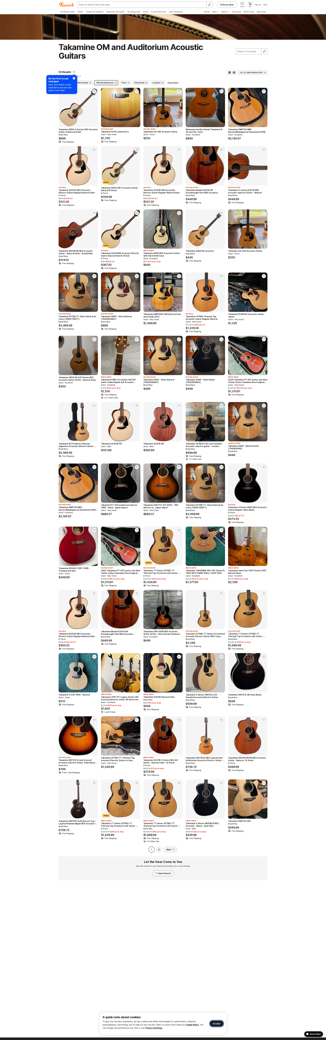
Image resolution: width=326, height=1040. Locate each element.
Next (168, 849)
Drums (145, 12)
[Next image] (94, 107)
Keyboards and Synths (116, 12)
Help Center (261, 12)
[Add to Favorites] (74, 72)
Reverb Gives (249, 12)
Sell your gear (227, 4)
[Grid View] (230, 72)
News (214, 12)
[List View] (234, 72)
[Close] (74, 78)
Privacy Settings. (154, 1028)
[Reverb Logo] (66, 4)
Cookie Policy (192, 1024)
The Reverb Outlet (67, 12)
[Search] (209, 5)
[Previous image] (62, 107)
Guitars (80, 12)
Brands (207, 12)
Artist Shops (236, 12)
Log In (265, 5)
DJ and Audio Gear (158, 12)
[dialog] (163, 1023)
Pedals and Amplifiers (95, 12)
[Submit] (264, 51)
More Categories (176, 12)
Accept (216, 1023)
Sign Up (258, 5)
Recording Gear (134, 12)
